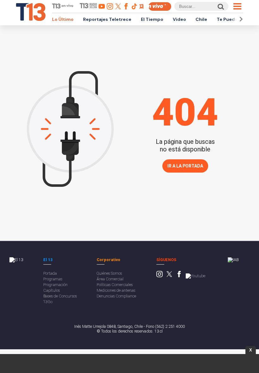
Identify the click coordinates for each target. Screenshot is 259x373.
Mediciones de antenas (116, 290)
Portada (50, 273)
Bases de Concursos (60, 296)
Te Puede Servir (234, 19)
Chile (201, 19)
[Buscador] (220, 6)
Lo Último (63, 19)
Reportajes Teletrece (107, 19)
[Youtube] (195, 275)
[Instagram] (159, 275)
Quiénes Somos (109, 273)
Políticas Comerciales (115, 284)
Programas (52, 279)
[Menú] (237, 6)
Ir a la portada (185, 165)
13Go (47, 301)
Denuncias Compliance (116, 296)
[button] (240, 19)
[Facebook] (179, 275)
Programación (55, 284)
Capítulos (51, 290)
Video (179, 19)
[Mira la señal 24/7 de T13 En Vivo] (159, 6)
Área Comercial (110, 279)
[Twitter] (169, 275)
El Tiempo (152, 19)
